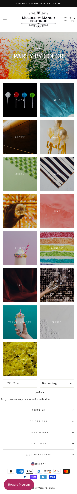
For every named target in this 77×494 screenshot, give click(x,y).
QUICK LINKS (38, 421)
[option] (38, 3)
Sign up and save (38, 455)
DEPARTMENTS (38, 432)
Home (37, 48)
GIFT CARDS (39, 443)
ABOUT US (38, 410)
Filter (16, 383)
